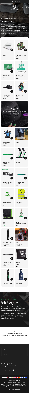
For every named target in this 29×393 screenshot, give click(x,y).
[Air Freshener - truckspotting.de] (21, 67)
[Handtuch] (7, 214)
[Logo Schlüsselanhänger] (21, 214)
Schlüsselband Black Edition (6, 96)
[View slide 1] (12, 340)
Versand (16, 385)
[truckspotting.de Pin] (7, 194)
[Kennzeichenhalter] (7, 174)
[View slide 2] (13, 340)
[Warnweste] (21, 194)
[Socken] (21, 154)
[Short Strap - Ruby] (7, 275)
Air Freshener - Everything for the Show (21, 55)
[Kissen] (21, 254)
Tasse (17, 142)
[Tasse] (21, 134)
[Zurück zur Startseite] (2, 18)
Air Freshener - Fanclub (6, 142)
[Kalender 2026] (7, 67)
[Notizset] (7, 46)
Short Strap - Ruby (7, 283)
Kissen (18, 262)
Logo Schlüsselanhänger (21, 222)
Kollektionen (7, 18)
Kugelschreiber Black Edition (7, 263)
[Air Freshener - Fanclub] (7, 134)
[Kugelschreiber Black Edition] (7, 254)
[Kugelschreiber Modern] (7, 154)
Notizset (5, 54)
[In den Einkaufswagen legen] (11, 50)
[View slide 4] (17, 340)
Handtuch (5, 222)
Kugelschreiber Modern (7, 162)
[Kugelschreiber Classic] (21, 174)
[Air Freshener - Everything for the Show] (21, 46)
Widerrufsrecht (9, 382)
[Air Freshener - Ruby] (21, 87)
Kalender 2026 (6, 75)
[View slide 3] (15, 340)
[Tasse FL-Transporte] (21, 234)
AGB (5, 382)
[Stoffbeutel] (21, 275)
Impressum (23, 382)
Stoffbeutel (19, 283)
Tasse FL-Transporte (19, 243)
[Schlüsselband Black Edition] (7, 87)
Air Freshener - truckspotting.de (20, 76)
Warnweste (19, 202)
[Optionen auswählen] (25, 158)
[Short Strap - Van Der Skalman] (7, 234)
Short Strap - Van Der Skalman (7, 243)
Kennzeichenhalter (8, 182)
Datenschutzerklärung (16, 382)
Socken (18, 162)
